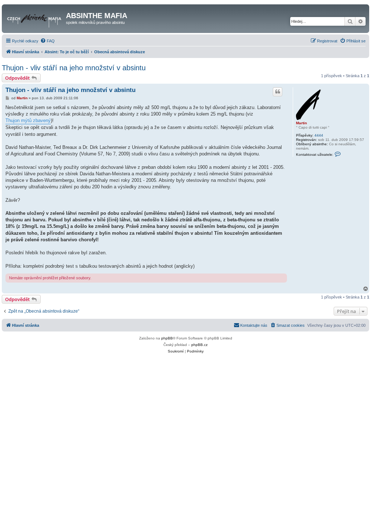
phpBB (167, 338)
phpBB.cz (199, 345)
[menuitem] (47, 41)
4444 (318, 135)
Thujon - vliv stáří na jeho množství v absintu (74, 68)
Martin (301, 123)
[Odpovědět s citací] (277, 91)
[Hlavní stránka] (35, 17)
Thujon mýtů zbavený (28, 120)
